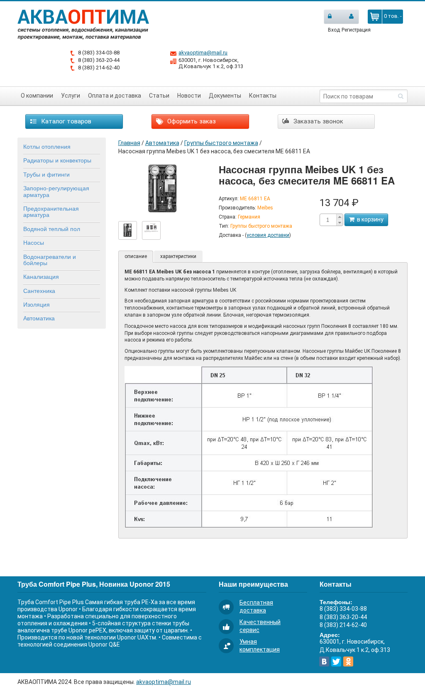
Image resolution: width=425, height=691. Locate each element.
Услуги (70, 95)
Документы (225, 95)
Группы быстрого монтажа (221, 143)
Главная (129, 143)
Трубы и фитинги (46, 174)
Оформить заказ (191, 121)
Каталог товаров (65, 121)
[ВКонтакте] (324, 661)
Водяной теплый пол (51, 228)
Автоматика (39, 318)
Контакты (262, 95)
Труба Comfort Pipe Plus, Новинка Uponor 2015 (93, 584)
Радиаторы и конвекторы (57, 160)
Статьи (159, 95)
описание (136, 256)
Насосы (33, 242)
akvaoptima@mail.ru (202, 52)
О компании (37, 95)
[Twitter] (336, 661)
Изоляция (36, 304)
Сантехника (39, 290)
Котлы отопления (47, 146)
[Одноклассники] (348, 661)
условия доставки (268, 235)
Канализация (41, 276)
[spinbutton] (328, 220)
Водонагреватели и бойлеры (49, 259)
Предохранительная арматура (51, 211)
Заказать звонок (317, 121)
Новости (189, 95)
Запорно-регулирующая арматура (56, 191)
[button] (339, 217)
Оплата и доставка (114, 95)
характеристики (178, 256)
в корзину (368, 219)
